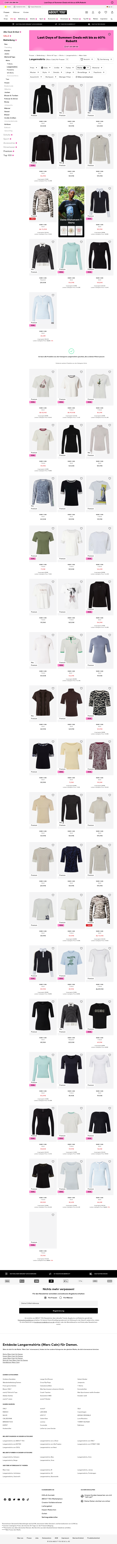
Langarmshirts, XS (46, 1473)
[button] (86, 59)
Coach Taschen (45, 1392)
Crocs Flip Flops (45, 1382)
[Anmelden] (93, 12)
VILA (79, 1408)
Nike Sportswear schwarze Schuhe (52, 1389)
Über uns (20, 1538)
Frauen (6, 12)
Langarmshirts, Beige (10, 1460)
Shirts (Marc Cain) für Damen (13, 1354)
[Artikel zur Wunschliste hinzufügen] (53, 85)
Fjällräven (80, 1425)
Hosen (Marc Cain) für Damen (13, 1356)
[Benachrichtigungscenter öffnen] (99, 12)
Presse (29, 1538)
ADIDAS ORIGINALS (84, 1415)
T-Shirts (80, 1386)
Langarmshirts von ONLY (85, 1441)
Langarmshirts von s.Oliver (49, 1441)
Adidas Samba (8, 1396)
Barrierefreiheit (78, 1538)
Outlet (9, 6)
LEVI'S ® (43, 1415)
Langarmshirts (71, 55)
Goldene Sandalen (9, 1379)
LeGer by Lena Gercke (48, 1428)
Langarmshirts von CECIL (11, 1447)
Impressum (65, 1538)
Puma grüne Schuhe (9, 1386)
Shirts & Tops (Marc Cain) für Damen (15, 1360)
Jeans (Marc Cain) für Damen (13, 1358)
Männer (16, 12)
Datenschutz (46, 1538)
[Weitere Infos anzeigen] (43, 129)
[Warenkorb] (112, 12)
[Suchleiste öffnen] (111, 19)
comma (42, 1422)
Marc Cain (83, 55)
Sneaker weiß (82, 1396)
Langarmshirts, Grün (84, 1457)
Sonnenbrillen (82, 1389)
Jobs (37, 1538)
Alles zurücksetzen (85, 77)
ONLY (5, 1408)
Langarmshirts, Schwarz (11, 1457)
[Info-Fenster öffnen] (112, 2)
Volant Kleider (82, 1379)
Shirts (61, 55)
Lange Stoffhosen (46, 1379)
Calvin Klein (44, 1418)
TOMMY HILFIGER (83, 1422)
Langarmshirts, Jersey (85, 1470)
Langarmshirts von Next (48, 1447)
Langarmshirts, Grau (47, 1460)
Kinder (26, 12)
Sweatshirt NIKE (46, 1396)
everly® (42, 1408)
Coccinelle (43, 1425)
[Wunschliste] (105, 12)
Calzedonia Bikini (46, 1386)
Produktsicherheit (93, 1538)
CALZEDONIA (7, 1418)
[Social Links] (5, 1499)
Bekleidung (41, 55)
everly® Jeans (7, 1399)
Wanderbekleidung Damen (12, 1382)
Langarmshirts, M (46, 1470)
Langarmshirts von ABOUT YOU (13, 1441)
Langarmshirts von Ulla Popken (50, 1444)
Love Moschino (82, 1418)
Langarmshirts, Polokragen (86, 1473)
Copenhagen (81, 1412)
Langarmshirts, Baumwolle (49, 1476)
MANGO (5, 1412)
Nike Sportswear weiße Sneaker (88, 1392)
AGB (56, 1538)
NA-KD (5, 1415)
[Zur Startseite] (15, 1490)
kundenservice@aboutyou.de (44, 1322)
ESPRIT (5, 1425)
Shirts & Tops (52, 55)
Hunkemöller (7, 1428)
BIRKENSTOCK (8, 1422)
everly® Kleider (45, 1399)
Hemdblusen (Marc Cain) (11, 1362)
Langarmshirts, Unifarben (11, 1473)
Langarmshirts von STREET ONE (88, 1444)
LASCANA (43, 1412)
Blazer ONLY (7, 1389)
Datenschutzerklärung (25, 1320)
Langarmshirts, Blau (47, 1457)
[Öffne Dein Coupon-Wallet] (86, 12)
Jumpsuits (81, 1382)
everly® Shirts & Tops (10, 1392)
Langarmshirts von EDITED (12, 1444)
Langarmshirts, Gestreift (11, 1476)
